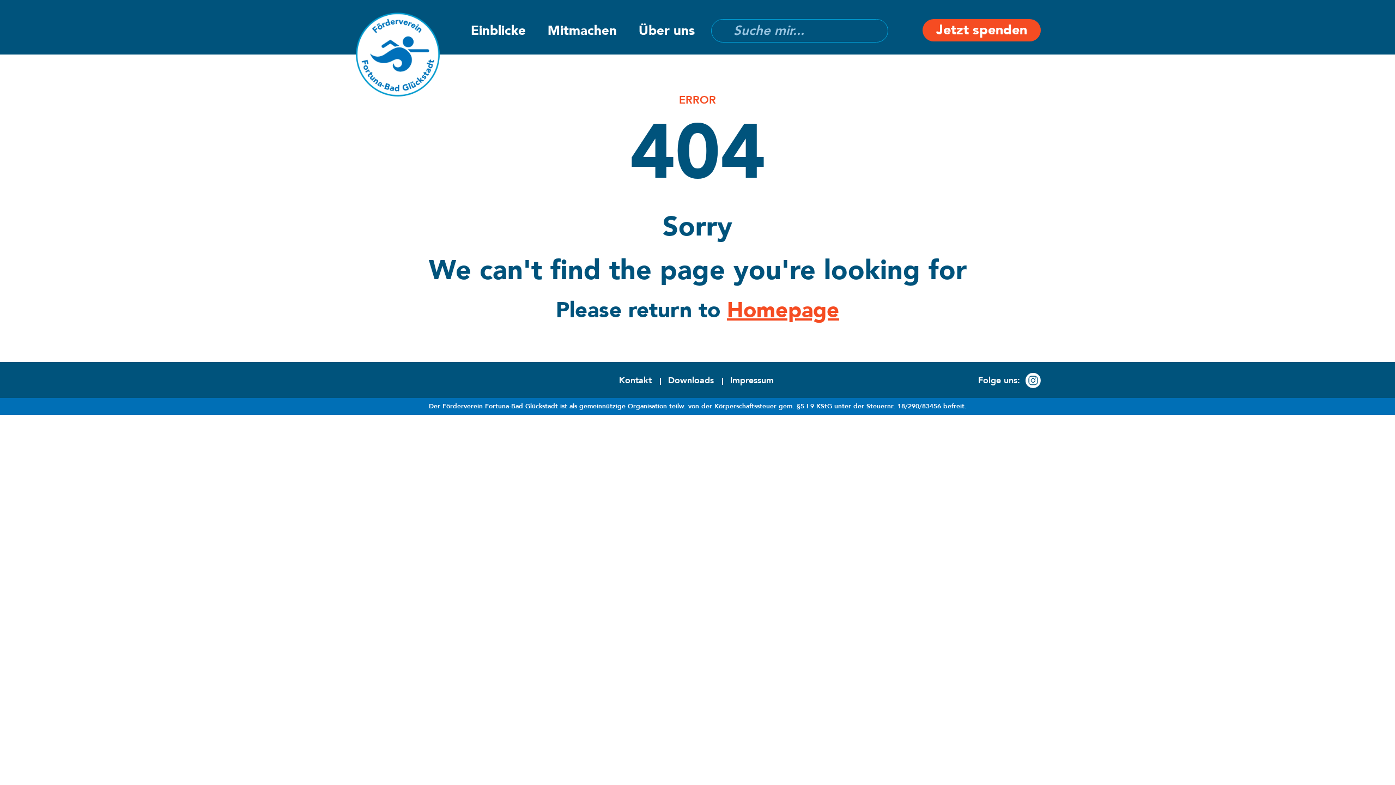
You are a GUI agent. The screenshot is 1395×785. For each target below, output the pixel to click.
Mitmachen (582, 31)
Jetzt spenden (981, 30)
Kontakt (635, 381)
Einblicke (498, 31)
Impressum (752, 381)
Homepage (783, 310)
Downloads (691, 381)
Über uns (667, 31)
